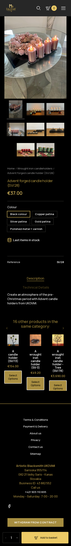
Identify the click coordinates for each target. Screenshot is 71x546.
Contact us (35, 447)
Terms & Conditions (35, 420)
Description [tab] (35, 278)
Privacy (35, 440)
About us (35, 433)
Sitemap (35, 454)
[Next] (63, 328)
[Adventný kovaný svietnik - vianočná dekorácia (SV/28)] (16, 109)
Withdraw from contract (35, 522)
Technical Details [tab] (36, 287)
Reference (13, 262)
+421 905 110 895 (35, 492)
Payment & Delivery (35, 426)
